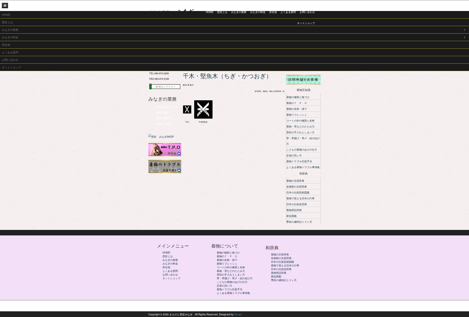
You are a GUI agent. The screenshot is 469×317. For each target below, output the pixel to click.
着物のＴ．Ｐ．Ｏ (296, 103)
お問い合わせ (170, 274)
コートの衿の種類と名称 (300, 120)
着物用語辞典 (294, 210)
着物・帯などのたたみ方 (300, 126)
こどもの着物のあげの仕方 (301, 149)
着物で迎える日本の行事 (300, 198)
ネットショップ (171, 278)
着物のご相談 (163, 123)
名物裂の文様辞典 (296, 186)
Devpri (238, 314)
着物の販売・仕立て (167, 107)
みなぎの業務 (170, 260)
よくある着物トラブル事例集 (303, 167)
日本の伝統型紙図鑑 (297, 192)
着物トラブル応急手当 (299, 161)
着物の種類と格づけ (297, 97)
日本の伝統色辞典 (296, 204)
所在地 (166, 267)
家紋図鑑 (291, 216)
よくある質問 (170, 271)
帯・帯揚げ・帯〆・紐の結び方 (303, 140)
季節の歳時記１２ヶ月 (299, 221)
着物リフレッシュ (296, 114)
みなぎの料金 (170, 263)
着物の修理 (162, 112)
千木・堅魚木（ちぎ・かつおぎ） (230, 75)
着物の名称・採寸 (296, 109)
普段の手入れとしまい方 (300, 132)
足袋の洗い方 (294, 155)
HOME (166, 252)
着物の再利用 (163, 118)
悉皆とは (168, 256)
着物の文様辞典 (295, 180)
